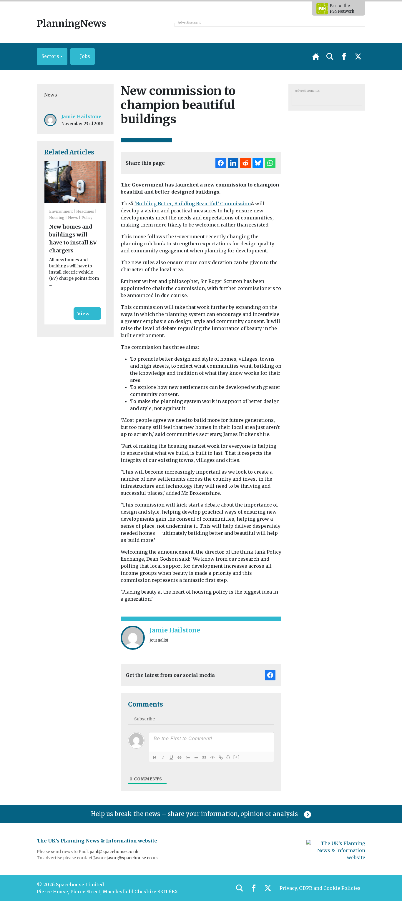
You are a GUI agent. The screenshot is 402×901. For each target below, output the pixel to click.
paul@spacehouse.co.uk (114, 851)
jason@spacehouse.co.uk (133, 857)
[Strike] (179, 757)
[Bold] (155, 757)
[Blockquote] (204, 757)
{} (228, 757)
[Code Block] (212, 757)
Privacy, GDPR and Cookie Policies (320, 888)
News (50, 95)
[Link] (221, 757)
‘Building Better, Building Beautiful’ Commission (192, 203)
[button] (52, 56)
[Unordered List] (196, 757)
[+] (236, 757)
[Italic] (163, 757)
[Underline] (171, 757)
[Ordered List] (188, 757)
